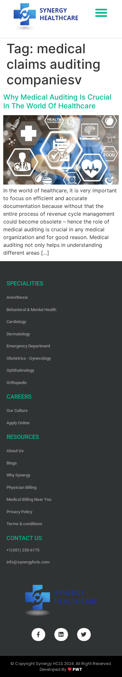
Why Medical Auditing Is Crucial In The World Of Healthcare (57, 101)
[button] (101, 12)
